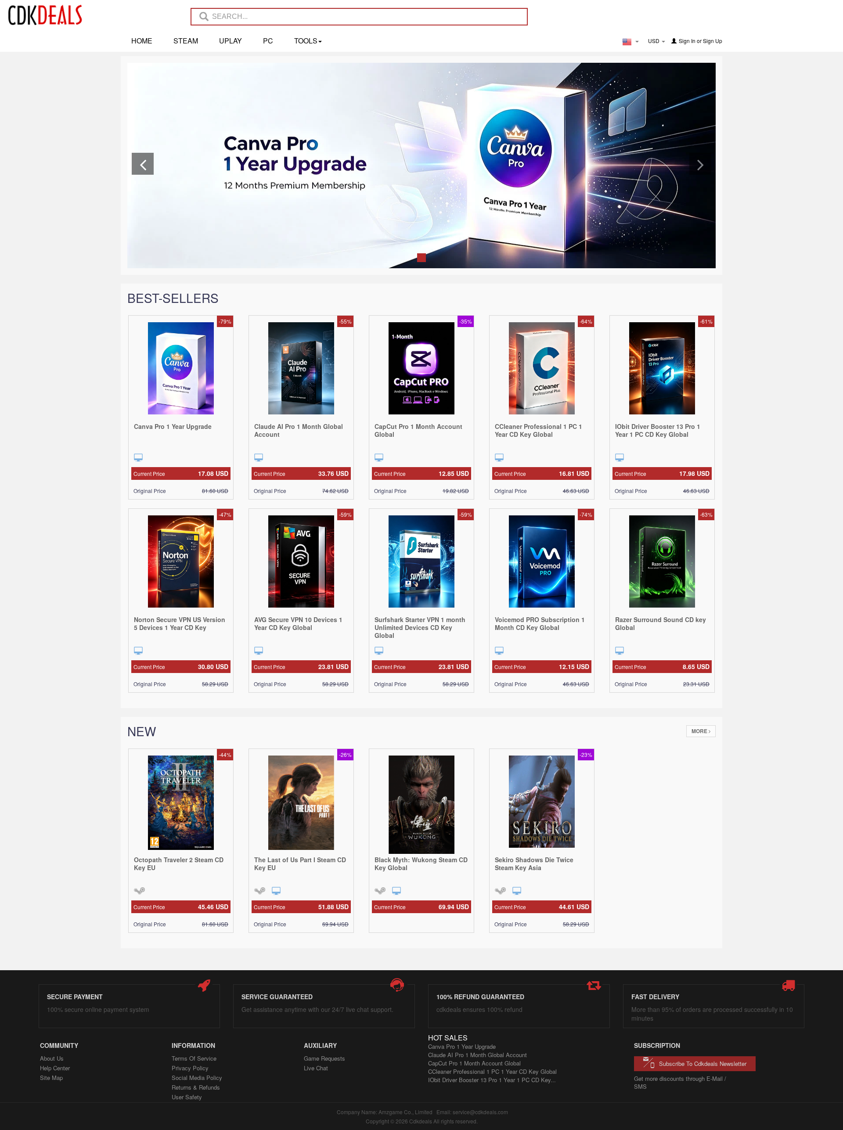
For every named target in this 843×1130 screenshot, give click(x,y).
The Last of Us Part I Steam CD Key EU (300, 863)
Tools (305, 41)
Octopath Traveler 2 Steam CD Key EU (178, 863)
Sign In (687, 40)
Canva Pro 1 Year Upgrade (173, 426)
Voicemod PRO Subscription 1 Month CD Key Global (540, 623)
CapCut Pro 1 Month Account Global (418, 430)
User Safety (187, 1097)
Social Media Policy (197, 1077)
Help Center (55, 1068)
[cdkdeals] (49, 14)
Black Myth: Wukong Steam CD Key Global (421, 863)
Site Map (51, 1077)
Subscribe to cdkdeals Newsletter (702, 1063)
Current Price (180, 473)
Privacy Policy (190, 1068)
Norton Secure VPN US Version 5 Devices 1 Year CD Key (179, 623)
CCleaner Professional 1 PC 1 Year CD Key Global (538, 430)
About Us (52, 1058)
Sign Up (712, 40)
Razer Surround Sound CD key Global (660, 623)
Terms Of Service (194, 1058)
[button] (143, 164)
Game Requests (324, 1058)
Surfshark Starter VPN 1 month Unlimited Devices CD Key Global (420, 627)
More (700, 731)
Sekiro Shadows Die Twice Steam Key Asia (534, 863)
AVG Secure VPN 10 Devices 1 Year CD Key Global (298, 623)
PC (268, 41)
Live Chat (316, 1068)
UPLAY (230, 41)
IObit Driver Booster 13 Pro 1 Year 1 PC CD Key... (492, 1080)
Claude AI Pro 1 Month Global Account (298, 430)
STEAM (185, 41)
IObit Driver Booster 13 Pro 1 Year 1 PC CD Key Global (657, 430)
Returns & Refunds (196, 1087)
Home (141, 41)
